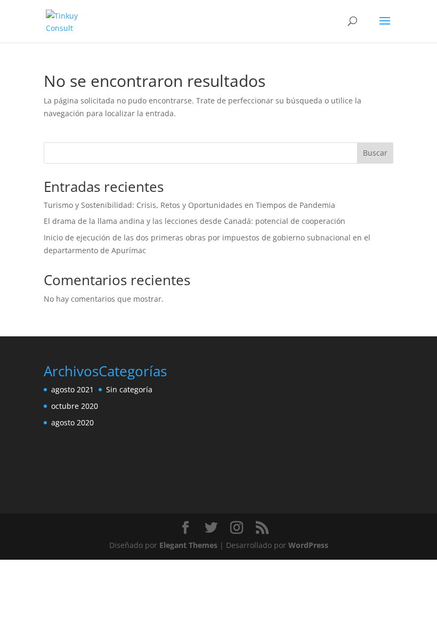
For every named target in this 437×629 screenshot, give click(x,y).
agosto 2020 (72, 422)
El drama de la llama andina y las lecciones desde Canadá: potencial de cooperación (194, 221)
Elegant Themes (188, 545)
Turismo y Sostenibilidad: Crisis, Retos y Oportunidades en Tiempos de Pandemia (189, 205)
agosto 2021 (72, 389)
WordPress (308, 545)
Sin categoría (129, 389)
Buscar (375, 153)
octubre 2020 (74, 406)
